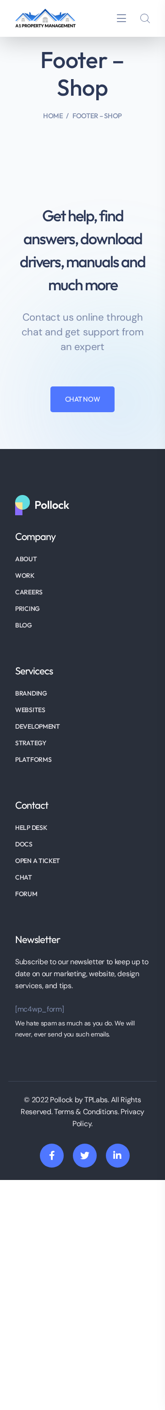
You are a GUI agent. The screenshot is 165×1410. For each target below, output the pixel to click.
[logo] (45, 18)
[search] (145, 19)
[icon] (52, 1156)
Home (53, 115)
